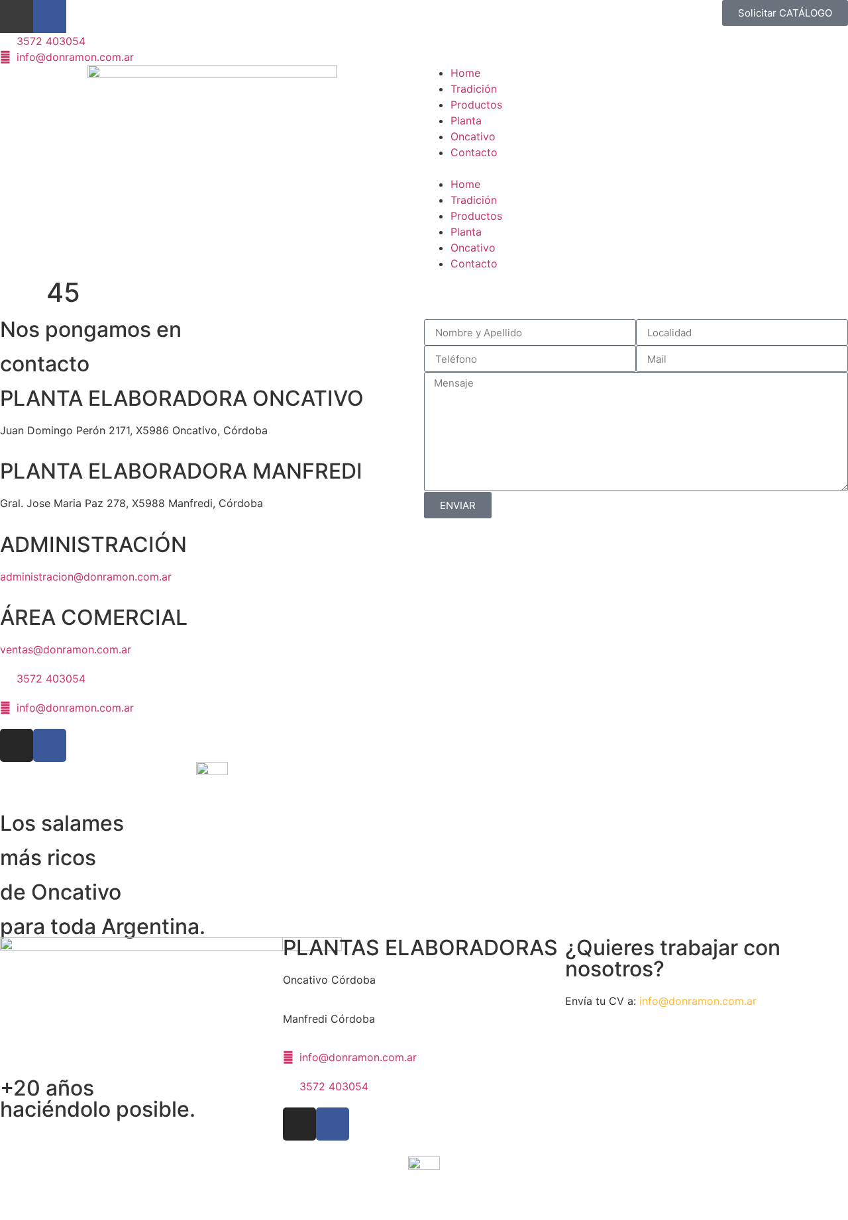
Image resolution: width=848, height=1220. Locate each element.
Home (465, 72)
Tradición (473, 88)
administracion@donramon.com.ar (86, 576)
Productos (476, 104)
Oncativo (473, 136)
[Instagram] (16, 16)
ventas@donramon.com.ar (65, 649)
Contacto (474, 152)
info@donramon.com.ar (698, 1001)
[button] (636, 168)
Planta (466, 120)
